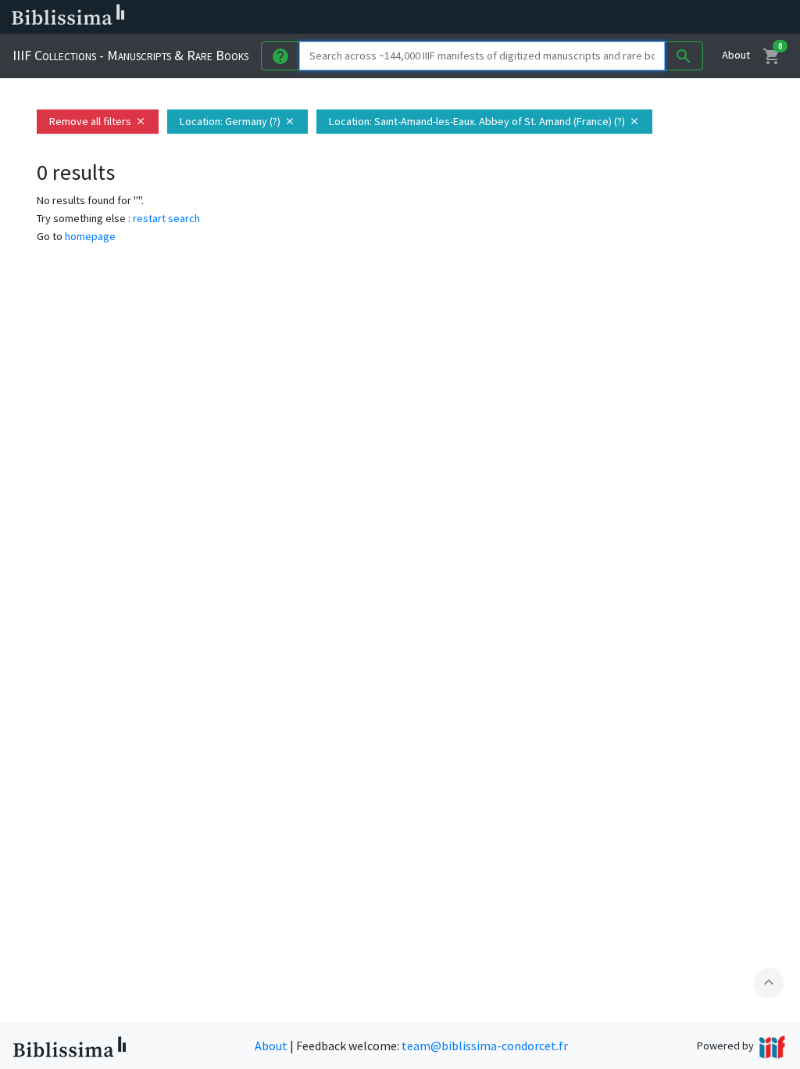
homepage (90, 236)
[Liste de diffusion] (584, 17)
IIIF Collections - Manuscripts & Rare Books (130, 55)
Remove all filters (97, 121)
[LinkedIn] (609, 17)
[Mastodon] (659, 17)
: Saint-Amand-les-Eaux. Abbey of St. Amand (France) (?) (484, 121)
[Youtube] (684, 17)
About (736, 55)
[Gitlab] (734, 17)
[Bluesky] (634, 17)
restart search (166, 218)
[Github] (709, 17)
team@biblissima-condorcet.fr (485, 1045)
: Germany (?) (237, 121)
